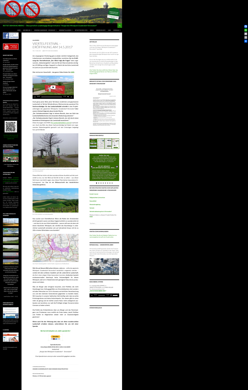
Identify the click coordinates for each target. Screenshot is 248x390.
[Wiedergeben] (35, 97)
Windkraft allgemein (65, 30)
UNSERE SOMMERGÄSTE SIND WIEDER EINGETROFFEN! (50, 368)
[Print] (246, 37)
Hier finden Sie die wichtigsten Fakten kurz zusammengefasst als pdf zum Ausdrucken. (103, 236)
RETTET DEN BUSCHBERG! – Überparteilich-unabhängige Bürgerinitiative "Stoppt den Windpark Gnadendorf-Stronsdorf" (50, 25)
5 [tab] (105, 183)
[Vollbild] (71, 97)
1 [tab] (96, 183)
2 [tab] (98, 183)
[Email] (246, 34)
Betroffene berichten (81, 30)
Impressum (116, 30)
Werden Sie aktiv (100, 30)
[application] (53, 87)
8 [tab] (112, 183)
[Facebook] (246, 26)
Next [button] (116, 166)
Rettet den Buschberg (51, 51)
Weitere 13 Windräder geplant (42, 375)
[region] (104, 167)
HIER (72, 72)
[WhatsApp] (246, 30)
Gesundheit (93, 201)
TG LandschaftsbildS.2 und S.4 (61, 123)
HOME (19, 30)
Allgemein (36, 40)
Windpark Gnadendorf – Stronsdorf (44, 30)
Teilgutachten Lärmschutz (97, 197)
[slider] (51, 96)
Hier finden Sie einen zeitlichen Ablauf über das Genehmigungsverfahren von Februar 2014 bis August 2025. (104, 71)
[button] (53, 87)
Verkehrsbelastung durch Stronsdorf (101, 211)
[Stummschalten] (68, 97)
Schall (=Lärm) (94, 194)
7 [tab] (109, 183)
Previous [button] (91, 166)
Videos (92, 30)
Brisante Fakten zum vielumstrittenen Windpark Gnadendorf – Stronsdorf (10, 75)
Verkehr (92, 208)
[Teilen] (246, 41)
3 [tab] (101, 183)
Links (109, 30)
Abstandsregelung (95, 204)
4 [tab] (103, 183)
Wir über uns (26, 30)
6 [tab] (107, 183)
